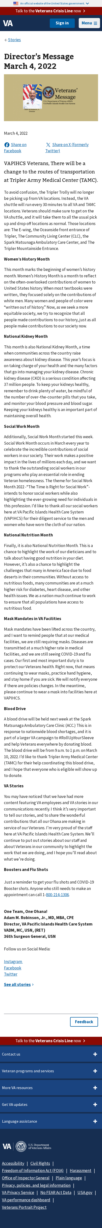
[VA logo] (8, 23)
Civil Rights (40, 1163)
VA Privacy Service (18, 1192)
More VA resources (17, 1087)
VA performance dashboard (26, 1200)
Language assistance (19, 1121)
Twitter (10, 974)
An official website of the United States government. (52, 3)
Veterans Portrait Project (24, 1207)
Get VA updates (14, 1104)
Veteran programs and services (28, 1070)
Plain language (69, 1178)
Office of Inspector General (26, 1178)
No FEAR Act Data (55, 1192)
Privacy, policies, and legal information (36, 1185)
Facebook (12, 968)
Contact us (11, 1054)
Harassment (80, 1170)
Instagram (13, 961)
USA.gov (84, 1192)
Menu (87, 23)
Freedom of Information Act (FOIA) (33, 1170)
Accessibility (13, 1163)
